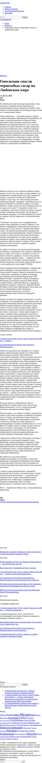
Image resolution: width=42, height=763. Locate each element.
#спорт (39, 734)
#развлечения (7, 733)
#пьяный (32, 731)
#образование (27, 728)
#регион (17, 734)
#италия (36, 723)
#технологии (25, 736)
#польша (12, 730)
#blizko (2, 715)
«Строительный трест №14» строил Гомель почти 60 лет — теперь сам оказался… (21, 609)
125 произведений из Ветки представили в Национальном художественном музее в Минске (22, 705)
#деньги (27, 720)
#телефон (17, 736)
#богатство (4, 718)
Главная (8, 7)
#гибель (23, 718)
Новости (3, 76)
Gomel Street (5, 3)
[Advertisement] (21, 54)
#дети (32, 720)
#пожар (33, 728)
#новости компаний (11, 727)
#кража (8, 725)
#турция (34, 736)
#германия (13, 717)
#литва (19, 725)
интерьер (15, 739)
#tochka (9, 715)
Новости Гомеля (11, 9)
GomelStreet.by (6, 19)
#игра (31, 723)
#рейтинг (23, 734)
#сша (11, 736)
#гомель (30, 718)
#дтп (10, 723)
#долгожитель (4, 723)
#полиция (3, 731)
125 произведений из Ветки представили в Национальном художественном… (17, 629)
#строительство (4, 736)
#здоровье (24, 723)
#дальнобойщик (17, 720)
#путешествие (22, 731)
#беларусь (27, 714)
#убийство (3, 739)
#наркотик (26, 725)
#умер (8, 739)
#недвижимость (36, 725)
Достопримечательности (14, 11)
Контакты (8, 13)
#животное (16, 723)
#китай (2, 725)
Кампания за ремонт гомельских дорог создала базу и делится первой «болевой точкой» (20, 553)
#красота (14, 725)
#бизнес (37, 715)
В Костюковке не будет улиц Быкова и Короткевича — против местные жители (20, 563)
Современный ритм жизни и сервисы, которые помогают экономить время (18, 635)
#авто (16, 714)
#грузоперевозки (4, 720)
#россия (31, 733)
